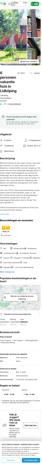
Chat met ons (30, 425)
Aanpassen (11, 460)
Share (22, 73)
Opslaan (37, 73)
